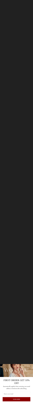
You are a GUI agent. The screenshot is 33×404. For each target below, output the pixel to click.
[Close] (30, 366)
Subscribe (16, 399)
